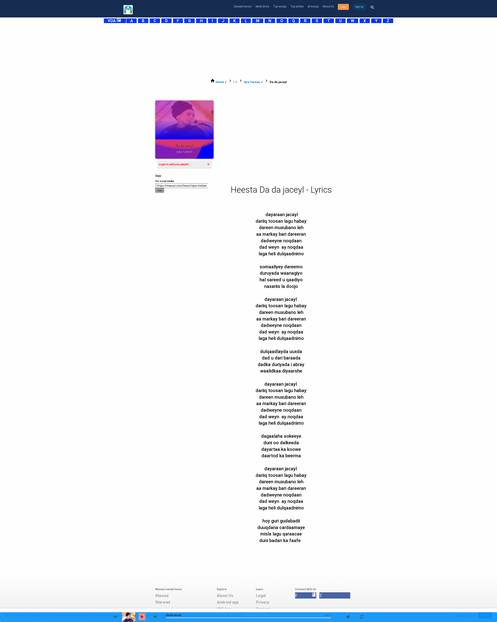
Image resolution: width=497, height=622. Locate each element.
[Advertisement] (238, 51)
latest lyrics (262, 6)
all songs (313, 6)
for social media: (164, 181)
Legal (261, 595)
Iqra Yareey (252, 82)
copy (160, 190)
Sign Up (359, 6)
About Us (328, 6)
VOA (114, 20)
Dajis (158, 175)
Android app (228, 602)
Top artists (297, 6)
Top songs (280, 6)
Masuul (162, 595)
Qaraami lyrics (243, 6)
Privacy (262, 602)
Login (343, 6)
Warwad (162, 602)
